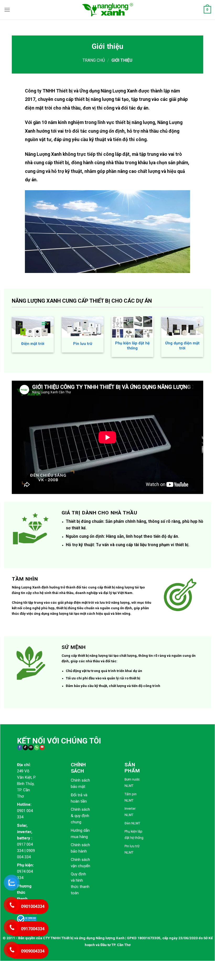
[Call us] (36, 747)
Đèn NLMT (132, 823)
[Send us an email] (30, 747)
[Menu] (7, 9)
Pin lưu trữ (82, 344)
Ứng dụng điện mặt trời (182, 345)
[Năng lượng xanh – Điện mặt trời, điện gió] (107, 9)
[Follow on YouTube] (42, 747)
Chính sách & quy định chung (80, 815)
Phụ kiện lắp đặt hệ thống (132, 345)
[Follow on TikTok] (25, 747)
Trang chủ (94, 60)
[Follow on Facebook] (19, 747)
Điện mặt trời (32, 344)
